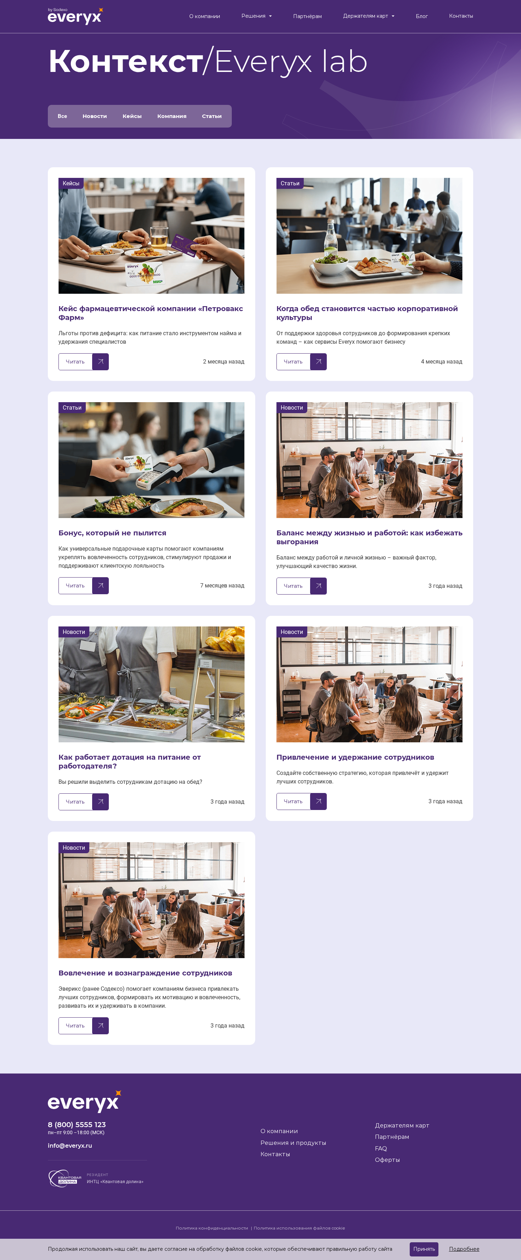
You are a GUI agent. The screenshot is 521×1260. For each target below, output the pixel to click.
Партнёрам (307, 16)
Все (62, 116)
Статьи (212, 116)
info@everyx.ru (70, 1145)
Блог (422, 16)
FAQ (381, 1148)
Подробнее (464, 1249)
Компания (171, 116)
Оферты (387, 1160)
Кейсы (132, 116)
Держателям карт (365, 16)
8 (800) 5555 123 (77, 1124)
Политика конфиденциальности (212, 1228)
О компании (204, 16)
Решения (253, 16)
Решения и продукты (293, 1143)
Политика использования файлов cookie (299, 1228)
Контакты (461, 16)
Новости (95, 116)
